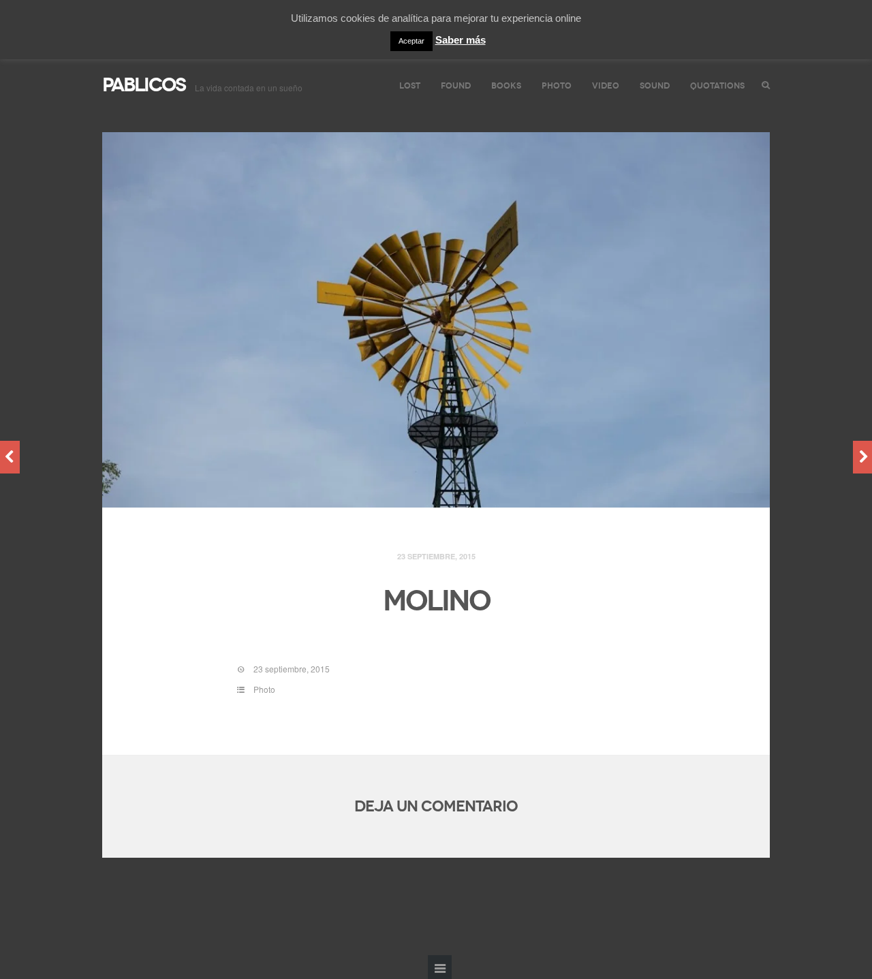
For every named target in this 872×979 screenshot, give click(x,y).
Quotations (717, 85)
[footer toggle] (440, 967)
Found (456, 85)
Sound (655, 85)
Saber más (460, 40)
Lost (409, 85)
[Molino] (436, 320)
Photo (557, 85)
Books (506, 85)
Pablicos (143, 85)
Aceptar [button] (411, 41)
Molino (436, 601)
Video (605, 85)
